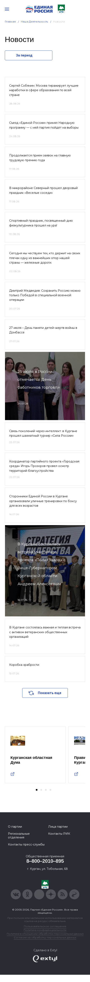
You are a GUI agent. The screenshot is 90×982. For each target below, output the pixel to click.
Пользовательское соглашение (45, 926)
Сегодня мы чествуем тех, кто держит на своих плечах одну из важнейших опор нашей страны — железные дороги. (44, 257)
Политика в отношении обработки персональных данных (45, 933)
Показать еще (49, 693)
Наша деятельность (34, 21)
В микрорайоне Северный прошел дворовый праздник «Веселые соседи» (43, 190)
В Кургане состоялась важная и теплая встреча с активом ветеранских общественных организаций (45, 632)
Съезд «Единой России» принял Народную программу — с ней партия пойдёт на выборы (43, 125)
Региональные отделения (19, 835)
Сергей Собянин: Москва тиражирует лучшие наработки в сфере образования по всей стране (43, 90)
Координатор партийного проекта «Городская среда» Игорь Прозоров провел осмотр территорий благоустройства (44, 466)
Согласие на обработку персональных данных (45, 937)
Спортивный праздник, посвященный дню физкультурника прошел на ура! (41, 223)
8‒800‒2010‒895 (45, 861)
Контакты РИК (59, 834)
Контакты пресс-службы (26, 844)
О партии (15, 826)
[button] (36, 790)
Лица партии (58, 826)
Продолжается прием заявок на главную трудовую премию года (40, 158)
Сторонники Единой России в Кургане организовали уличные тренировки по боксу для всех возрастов (43, 501)
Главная (10, 21)
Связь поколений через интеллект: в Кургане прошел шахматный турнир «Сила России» (43, 433)
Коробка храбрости (24, 665)
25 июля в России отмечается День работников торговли (39, 379)
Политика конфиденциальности (45, 930)
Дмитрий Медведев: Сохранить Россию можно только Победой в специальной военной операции (45, 295)
